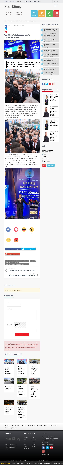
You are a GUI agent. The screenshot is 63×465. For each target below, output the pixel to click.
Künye (38, 1)
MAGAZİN (34, 439)
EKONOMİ (34, 444)
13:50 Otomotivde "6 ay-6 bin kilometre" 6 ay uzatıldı (51, 29)
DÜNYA (25, 439)
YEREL (12, 21)
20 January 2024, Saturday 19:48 (16, 25)
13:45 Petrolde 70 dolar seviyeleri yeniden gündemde (51, 50)
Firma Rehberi (28, 1)
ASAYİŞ (33, 442)
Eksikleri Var (46, 159)
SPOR (25, 442)
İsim (8, 302)
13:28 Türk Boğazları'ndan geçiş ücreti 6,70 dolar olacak (51, 55)
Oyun (25, 425)
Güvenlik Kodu (10, 324)
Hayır (45, 156)
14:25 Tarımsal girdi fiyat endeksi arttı (49, 40)
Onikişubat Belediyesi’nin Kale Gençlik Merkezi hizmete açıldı (21, 370)
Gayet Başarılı (47, 161)
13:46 (42, 463)
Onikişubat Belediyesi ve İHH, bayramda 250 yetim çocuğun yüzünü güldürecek (34, 391)
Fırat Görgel (33, 260)
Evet (45, 154)
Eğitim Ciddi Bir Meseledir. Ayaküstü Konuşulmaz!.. (54, 98)
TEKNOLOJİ (26, 448)
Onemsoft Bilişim (45, 454)
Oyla (44, 165)
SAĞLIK (25, 446)
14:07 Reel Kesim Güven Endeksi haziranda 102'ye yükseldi (50, 45)
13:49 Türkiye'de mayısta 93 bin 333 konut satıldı (51, 64)
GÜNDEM (26, 437)
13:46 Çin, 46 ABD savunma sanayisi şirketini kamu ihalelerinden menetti (50, 35)
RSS (46, 425)
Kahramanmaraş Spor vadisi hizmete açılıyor (9, 410)
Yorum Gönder (22, 334)
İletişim (57, 15)
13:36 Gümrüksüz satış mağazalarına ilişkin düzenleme (51, 73)
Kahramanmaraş (9, 262)
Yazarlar (49, 15)
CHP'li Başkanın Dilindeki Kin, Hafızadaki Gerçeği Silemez (53, 112)
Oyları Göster (51, 165)
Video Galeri (42, 15)
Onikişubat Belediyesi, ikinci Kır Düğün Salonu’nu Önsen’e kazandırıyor (22, 390)
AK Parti (17, 262)
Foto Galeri (34, 15)
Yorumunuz (9, 309)
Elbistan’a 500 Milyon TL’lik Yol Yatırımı (8, 388)
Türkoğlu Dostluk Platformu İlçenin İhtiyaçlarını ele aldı (8, 370)
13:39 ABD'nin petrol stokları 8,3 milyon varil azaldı (50, 68)
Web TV (18, 425)
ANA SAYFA (7, 21)
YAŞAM (25, 444)
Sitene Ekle (54, 425)
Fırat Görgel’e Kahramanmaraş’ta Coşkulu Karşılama (24, 21)
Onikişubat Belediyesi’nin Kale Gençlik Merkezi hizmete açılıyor (34, 370)
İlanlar (34, 1)
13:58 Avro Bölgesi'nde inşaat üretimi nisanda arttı (51, 59)
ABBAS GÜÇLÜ (53, 94)
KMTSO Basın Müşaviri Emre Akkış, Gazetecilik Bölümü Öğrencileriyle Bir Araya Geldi (21, 412)
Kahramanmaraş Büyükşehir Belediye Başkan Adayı (17, 264)
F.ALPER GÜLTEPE (54, 106)
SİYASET (33, 446)
